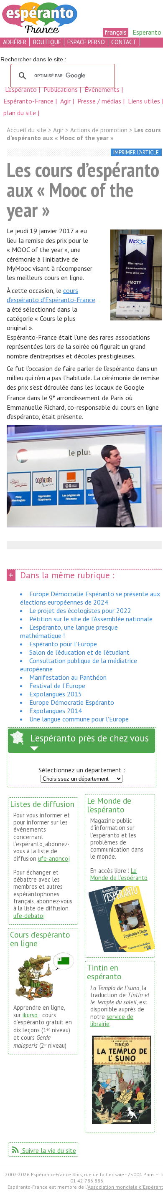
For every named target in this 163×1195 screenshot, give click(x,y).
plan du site (19, 112)
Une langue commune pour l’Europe (79, 719)
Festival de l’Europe (57, 685)
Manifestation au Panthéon (68, 677)
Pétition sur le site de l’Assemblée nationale (91, 619)
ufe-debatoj (29, 916)
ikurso (30, 1015)
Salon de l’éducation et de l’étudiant (79, 652)
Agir (66, 101)
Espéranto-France (29, 101)
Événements (102, 89)
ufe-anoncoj (54, 858)
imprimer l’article (136, 152)
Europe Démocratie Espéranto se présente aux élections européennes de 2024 (90, 598)
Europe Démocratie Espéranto (71, 702)
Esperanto (146, 32)
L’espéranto (21, 89)
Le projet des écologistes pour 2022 (80, 610)
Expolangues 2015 (55, 694)
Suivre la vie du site (43, 1150)
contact (123, 42)
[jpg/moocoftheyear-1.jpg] (135, 276)
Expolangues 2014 (55, 710)
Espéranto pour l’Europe (63, 644)
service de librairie (111, 1020)
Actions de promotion (98, 130)
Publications (61, 89)
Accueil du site (26, 130)
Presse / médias (100, 101)
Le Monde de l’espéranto (119, 874)
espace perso (86, 42)
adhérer (14, 42)
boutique (47, 42)
